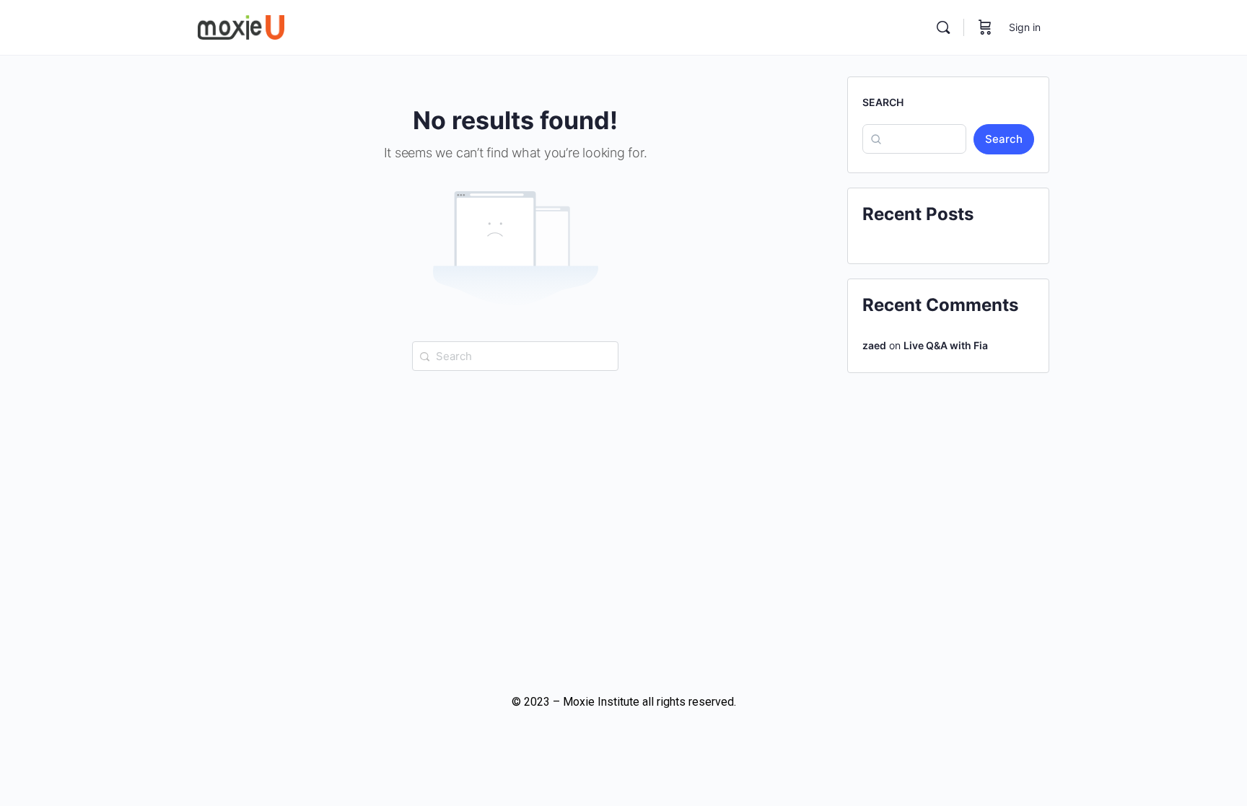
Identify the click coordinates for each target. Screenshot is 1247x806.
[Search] (943, 27)
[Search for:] (515, 355)
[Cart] (985, 27)
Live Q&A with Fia (945, 345)
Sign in (1025, 27)
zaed (874, 345)
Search (882, 102)
